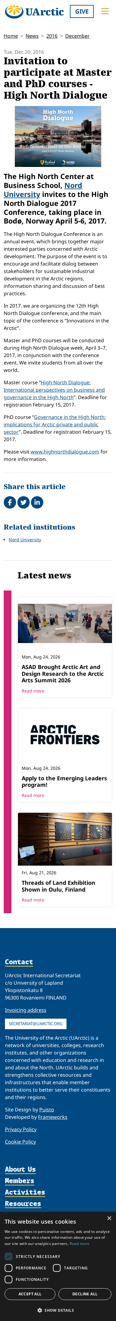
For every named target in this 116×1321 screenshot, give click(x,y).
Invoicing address (25, 1010)
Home (11, 35)
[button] (58, 1310)
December (77, 35)
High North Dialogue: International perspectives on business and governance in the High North (54, 390)
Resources (23, 1204)
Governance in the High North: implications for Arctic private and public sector (55, 424)
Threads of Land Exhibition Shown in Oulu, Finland (58, 886)
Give (82, 11)
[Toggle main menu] (105, 11)
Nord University (25, 540)
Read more (33, 691)
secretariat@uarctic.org (35, 1023)
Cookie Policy (20, 1141)
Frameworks (52, 1117)
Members (19, 1181)
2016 (52, 35)
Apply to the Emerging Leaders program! (64, 781)
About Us (20, 1169)
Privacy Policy (21, 1129)
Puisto (46, 1109)
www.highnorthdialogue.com (65, 451)
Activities (25, 1192)
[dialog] (58, 1266)
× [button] (109, 1218)
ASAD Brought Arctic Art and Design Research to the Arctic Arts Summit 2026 (63, 673)
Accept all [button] (30, 1294)
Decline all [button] (84, 1294)
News (32, 35)
